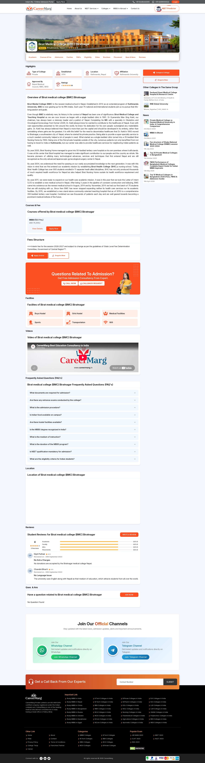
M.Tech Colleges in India (104, 702)
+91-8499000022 (162, 2)
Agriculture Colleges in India (133, 719)
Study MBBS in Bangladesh (77, 709)
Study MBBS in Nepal (74, 702)
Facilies (70, 57)
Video (97, 57)
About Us (78, 8)
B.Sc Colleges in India (131, 705)
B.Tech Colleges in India (104, 698)
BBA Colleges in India (102, 705)
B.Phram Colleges (109, 745)
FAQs (29, 739)
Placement (118, 57)
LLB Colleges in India (158, 705)
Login (175, 2)
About (53, 735)
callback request (92, 283)
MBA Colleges (85, 742)
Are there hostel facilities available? (46, 422)
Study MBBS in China (74, 705)
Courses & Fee (45, 57)
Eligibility (88, 57)
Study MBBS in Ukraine (75, 716)
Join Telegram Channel (136, 657)
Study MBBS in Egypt (74, 722)
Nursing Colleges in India (132, 712)
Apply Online (39, 255)
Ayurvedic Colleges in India (133, 722)
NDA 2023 (136, 742)
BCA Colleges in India (103, 712)
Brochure (106, 57)
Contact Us (135, 8)
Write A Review (129, 535)
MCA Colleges (85, 745)
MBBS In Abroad (119, 8)
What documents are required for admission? (50, 393)
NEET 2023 (159, 735)
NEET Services (91, 8)
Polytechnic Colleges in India (161, 716)
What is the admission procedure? (45, 407)
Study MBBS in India (74, 698)
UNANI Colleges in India (159, 712)
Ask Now (129, 595)
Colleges (104, 8)
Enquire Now (60, 255)
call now (70, 283)
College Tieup (33, 745)
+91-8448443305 (143, 2)
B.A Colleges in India (158, 698)
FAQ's (78, 57)
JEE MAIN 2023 (137, 735)
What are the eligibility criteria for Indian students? (52, 459)
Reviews (142, 57)
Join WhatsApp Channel (65, 657)
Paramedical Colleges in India (134, 716)
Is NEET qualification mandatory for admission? (51, 451)
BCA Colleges (108, 742)
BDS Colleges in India (158, 719)
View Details (37, 229)
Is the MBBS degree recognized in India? (48, 429)
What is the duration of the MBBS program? (49, 444)
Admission (59, 57)
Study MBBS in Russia (75, 712)
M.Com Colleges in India (103, 722)
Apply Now (60, 2)
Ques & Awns (130, 57)
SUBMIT (170, 682)
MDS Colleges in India (159, 722)
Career (30, 749)
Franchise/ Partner (58, 745)
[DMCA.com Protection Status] (137, 748)
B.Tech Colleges (109, 735)
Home (69, 8)
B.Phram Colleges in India (132, 698)
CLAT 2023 (136, 739)
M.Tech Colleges (86, 739)
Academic (33, 57)
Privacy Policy (33, 742)
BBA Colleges (108, 739)
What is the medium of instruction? (45, 437)
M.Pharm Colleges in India (132, 702)
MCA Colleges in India (103, 716)
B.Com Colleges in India (103, 719)
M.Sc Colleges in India (131, 709)
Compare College (162, 73)
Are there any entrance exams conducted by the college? (55, 400)
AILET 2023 (159, 739)
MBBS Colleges (85, 735)
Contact (54, 739)
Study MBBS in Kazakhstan (76, 719)
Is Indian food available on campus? (46, 415)
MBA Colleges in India (103, 709)
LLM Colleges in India (158, 709)
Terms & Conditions (58, 742)
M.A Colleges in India (158, 702)
